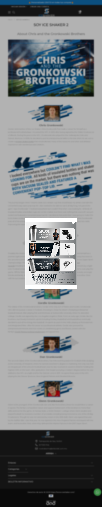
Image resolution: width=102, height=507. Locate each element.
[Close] (73, 222)
